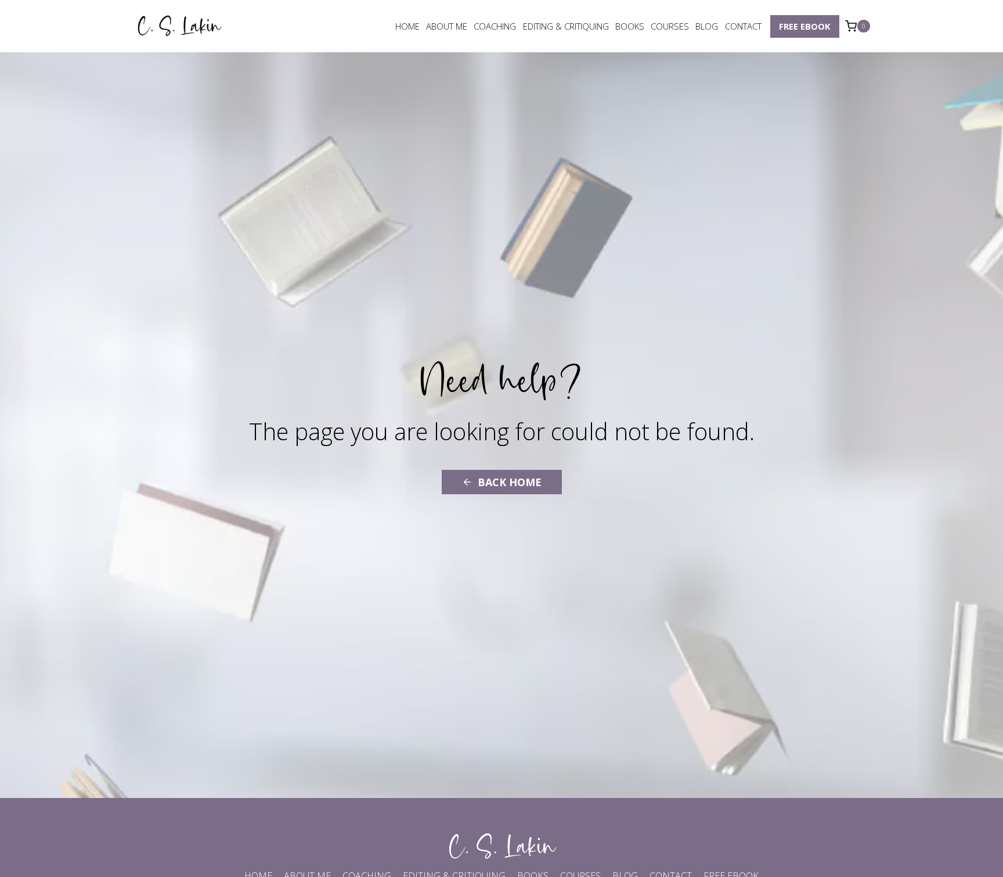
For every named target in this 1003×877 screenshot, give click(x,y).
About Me (446, 26)
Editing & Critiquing (566, 26)
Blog (706, 26)
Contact (743, 26)
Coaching (495, 26)
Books (629, 26)
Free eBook (805, 26)
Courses (670, 26)
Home (407, 26)
